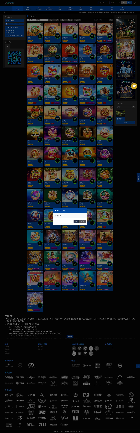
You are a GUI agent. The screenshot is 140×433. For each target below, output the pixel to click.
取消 (82, 221)
